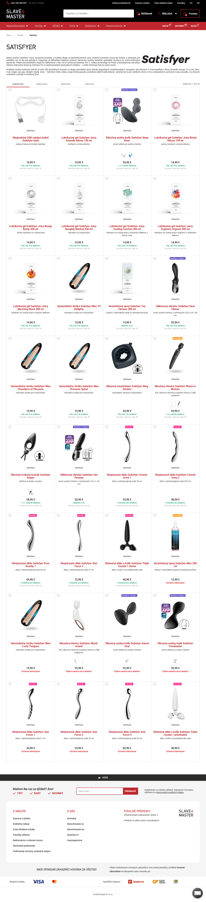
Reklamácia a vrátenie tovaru (28, 840)
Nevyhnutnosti (114, 25)
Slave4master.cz (75, 824)
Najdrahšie (65, 84)
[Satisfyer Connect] (127, 109)
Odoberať (130, 791)
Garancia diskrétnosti (121, 3)
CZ (191, 3)
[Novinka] (127, 447)
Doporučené (17, 84)
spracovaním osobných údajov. (170, 792)
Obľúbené (145, 13)
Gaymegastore (74, 840)
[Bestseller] (175, 358)
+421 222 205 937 (18, 3)
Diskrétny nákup (21, 824)
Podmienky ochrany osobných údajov (32, 851)
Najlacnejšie (41, 84)
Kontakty (181, 3)
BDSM (56, 25)
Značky (20, 35)
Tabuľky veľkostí (21, 835)
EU (198, 3)
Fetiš (72, 25)
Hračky (39, 25)
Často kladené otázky (163, 3)
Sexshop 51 (73, 835)
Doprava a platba (142, 3)
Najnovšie (89, 84)
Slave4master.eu (75, 829)
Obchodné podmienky (24, 845)
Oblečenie (90, 25)
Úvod (8, 35)
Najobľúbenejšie (15, 25)
